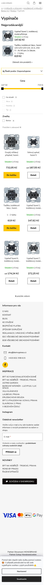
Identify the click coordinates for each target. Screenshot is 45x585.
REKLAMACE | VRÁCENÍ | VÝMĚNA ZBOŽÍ (21, 333)
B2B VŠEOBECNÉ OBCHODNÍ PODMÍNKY (20, 340)
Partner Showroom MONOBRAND (22, 552)
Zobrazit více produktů (21, 62)
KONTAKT (6, 315)
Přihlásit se (11, 452)
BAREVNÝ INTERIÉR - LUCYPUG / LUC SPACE (19, 387)
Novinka (10, 106)
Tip (8, 110)
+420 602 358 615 (16, 358)
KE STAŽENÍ (7, 322)
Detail (33, 175)
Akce (9, 101)
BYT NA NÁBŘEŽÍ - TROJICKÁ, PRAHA (19, 380)
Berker (10, 120)
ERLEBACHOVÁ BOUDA (13, 397)
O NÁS (5, 311)
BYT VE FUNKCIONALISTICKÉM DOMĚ (19, 377)
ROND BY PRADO (10, 469)
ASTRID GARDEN (10, 383)
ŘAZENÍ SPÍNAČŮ (10, 472)
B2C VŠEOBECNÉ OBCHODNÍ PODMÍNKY (20, 336)
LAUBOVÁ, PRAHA (11, 394)
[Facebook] (5, 365)
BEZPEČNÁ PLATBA (11, 326)
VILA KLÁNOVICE (10, 391)
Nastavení (21, 571)
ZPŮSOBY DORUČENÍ (12, 329)
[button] (19, 481)
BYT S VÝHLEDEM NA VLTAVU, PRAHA (19, 401)
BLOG (4, 318)
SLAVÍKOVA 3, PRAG (11, 404)
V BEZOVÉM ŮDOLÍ (11, 407)
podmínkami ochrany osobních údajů (19, 444)
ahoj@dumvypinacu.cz (17, 352)
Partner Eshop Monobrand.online (22, 554)
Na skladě (11, 97)
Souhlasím (22, 579)
